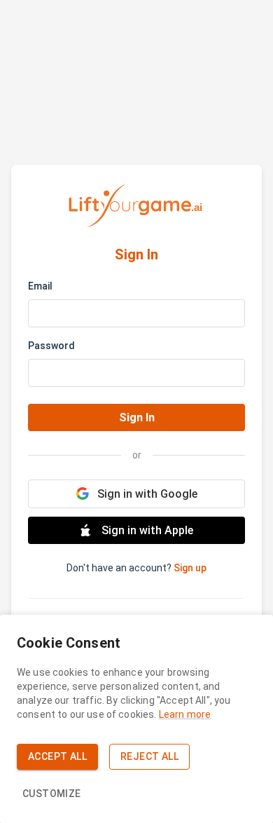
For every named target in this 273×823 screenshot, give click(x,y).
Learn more (185, 714)
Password (51, 345)
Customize (51, 793)
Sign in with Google (147, 494)
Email (40, 286)
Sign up (190, 567)
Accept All (57, 756)
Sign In (137, 417)
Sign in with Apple (147, 530)
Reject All (149, 756)
